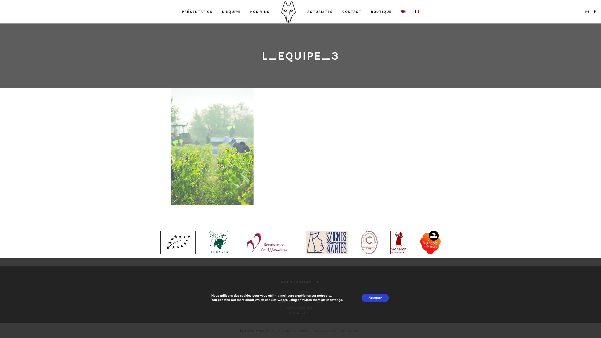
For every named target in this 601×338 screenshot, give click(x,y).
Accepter (375, 298)
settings (336, 300)
